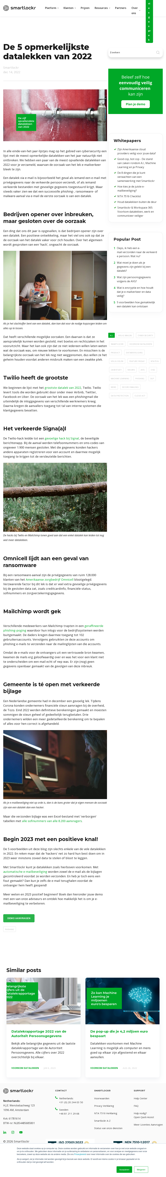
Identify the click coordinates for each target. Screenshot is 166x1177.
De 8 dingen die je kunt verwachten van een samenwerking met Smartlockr (136, 177)
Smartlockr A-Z (102, 1120)
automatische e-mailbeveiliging (25, 872)
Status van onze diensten (108, 1128)
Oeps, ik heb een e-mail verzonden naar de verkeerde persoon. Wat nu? (137, 252)
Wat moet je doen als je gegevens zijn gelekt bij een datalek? (134, 267)
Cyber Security (145, 335)
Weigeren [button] (141, 1169)
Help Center (140, 1098)
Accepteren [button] (124, 1169)
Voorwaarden (101, 1098)
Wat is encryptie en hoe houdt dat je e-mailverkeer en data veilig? (135, 292)
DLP (152, 378)
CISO (153, 369)
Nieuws (131, 369)
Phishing (9, 929)
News (113, 387)
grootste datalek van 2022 (63, 388)
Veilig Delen (117, 361)
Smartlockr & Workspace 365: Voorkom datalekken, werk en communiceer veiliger (135, 211)
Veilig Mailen (125, 335)
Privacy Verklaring (104, 1105)
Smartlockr (11, 67)
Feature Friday (137, 361)
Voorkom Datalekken (141, 344)
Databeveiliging (134, 352)
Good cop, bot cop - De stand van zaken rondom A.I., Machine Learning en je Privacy (136, 163)
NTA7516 (155, 361)
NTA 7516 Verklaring (105, 1113)
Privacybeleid (80, 1154)
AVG (143, 369)
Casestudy (116, 369)
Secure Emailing (130, 387)
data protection (120, 395)
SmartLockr (117, 344)
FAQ (136, 1105)
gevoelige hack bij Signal (62, 438)
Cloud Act (140, 395)
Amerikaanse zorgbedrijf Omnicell (49, 579)
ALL (111, 335)
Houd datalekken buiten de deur (137, 202)
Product (115, 352)
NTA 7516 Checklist (129, 196)
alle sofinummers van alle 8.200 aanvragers (52, 821)
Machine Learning (120, 378)
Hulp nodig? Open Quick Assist (144, 1115)
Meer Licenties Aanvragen (148, 1124)
